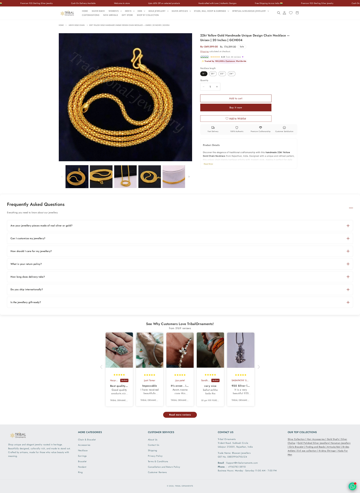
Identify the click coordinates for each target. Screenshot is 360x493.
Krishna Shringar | (328, 450)
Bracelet (82, 461)
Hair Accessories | (317, 439)
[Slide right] (189, 176)
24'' (232, 73)
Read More (208, 164)
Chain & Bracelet (87, 439)
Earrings (82, 456)
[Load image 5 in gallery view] (174, 176)
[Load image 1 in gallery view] (77, 176)
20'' (213, 73)
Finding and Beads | (316, 446)
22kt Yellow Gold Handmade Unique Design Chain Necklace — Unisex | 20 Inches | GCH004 (129, 25)
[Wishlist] (290, 13)
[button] (115, 11)
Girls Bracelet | (297, 446)
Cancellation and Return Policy (164, 467)
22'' (222, 73)
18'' (204, 73)
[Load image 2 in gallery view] (101, 176)
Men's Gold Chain (77, 25)
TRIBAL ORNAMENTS (184, 486)
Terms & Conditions (158, 461)
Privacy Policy (155, 456)
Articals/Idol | (335, 446)
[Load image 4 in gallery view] (149, 176)
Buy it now (236, 107)
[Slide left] (62, 176)
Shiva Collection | (297, 439)
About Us (153, 439)
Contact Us (153, 445)
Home (61, 25)
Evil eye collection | (308, 450)
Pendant (82, 467)
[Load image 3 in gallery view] (125, 176)
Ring (80, 472)
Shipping (204, 51)
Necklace (83, 450)
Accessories (84, 445)
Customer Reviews (157, 472)
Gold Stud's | (334, 439)
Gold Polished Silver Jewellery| (313, 443)
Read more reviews (180, 414)
